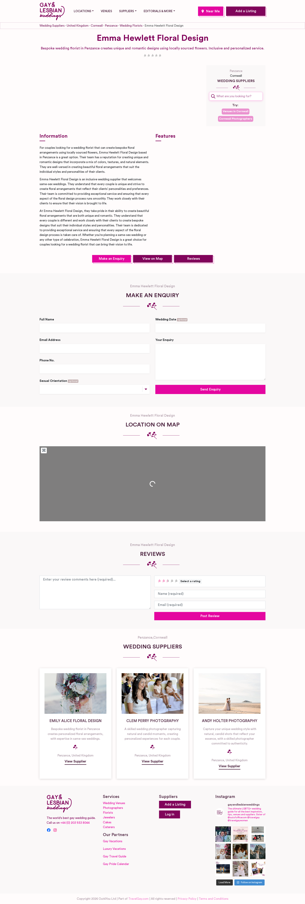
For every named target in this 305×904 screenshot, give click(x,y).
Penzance (210, 11)
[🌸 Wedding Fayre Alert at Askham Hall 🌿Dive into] (240, 834)
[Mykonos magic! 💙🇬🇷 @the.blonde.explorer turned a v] (223, 851)
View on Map (152, 258)
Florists (108, 812)
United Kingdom (78, 25)
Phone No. (47, 360)
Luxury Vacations (114, 848)
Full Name (47, 319)
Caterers (109, 827)
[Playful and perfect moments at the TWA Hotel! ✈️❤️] (257, 834)
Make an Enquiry (111, 258)
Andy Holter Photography (229, 721)
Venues (106, 11)
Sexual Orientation (59, 380)
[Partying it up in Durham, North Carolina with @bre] (240, 868)
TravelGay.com (138, 898)
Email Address (50, 339)
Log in (169, 814)
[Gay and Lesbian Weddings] (52, 10)
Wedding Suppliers (52, 25)
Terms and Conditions (213, 898)
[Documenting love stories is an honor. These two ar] (223, 834)
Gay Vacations (112, 841)
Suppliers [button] (126, 11)
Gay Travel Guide (114, 856)
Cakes (107, 822)
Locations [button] (82, 11)
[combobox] (236, 96)
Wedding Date (171, 319)
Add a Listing (245, 11)
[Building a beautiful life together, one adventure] (257, 851)
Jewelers (109, 817)
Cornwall (97, 25)
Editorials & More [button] (158, 11)
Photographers (113, 807)
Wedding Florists (131, 25)
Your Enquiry (164, 339)
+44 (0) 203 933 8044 (75, 822)
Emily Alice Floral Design (75, 721)
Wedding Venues (114, 803)
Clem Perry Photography (152, 721)
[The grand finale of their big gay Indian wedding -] (223, 868)
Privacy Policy (187, 898)
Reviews (193, 258)
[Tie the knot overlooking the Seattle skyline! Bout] (257, 868)
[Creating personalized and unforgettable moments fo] (240, 851)
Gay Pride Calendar (116, 864)
